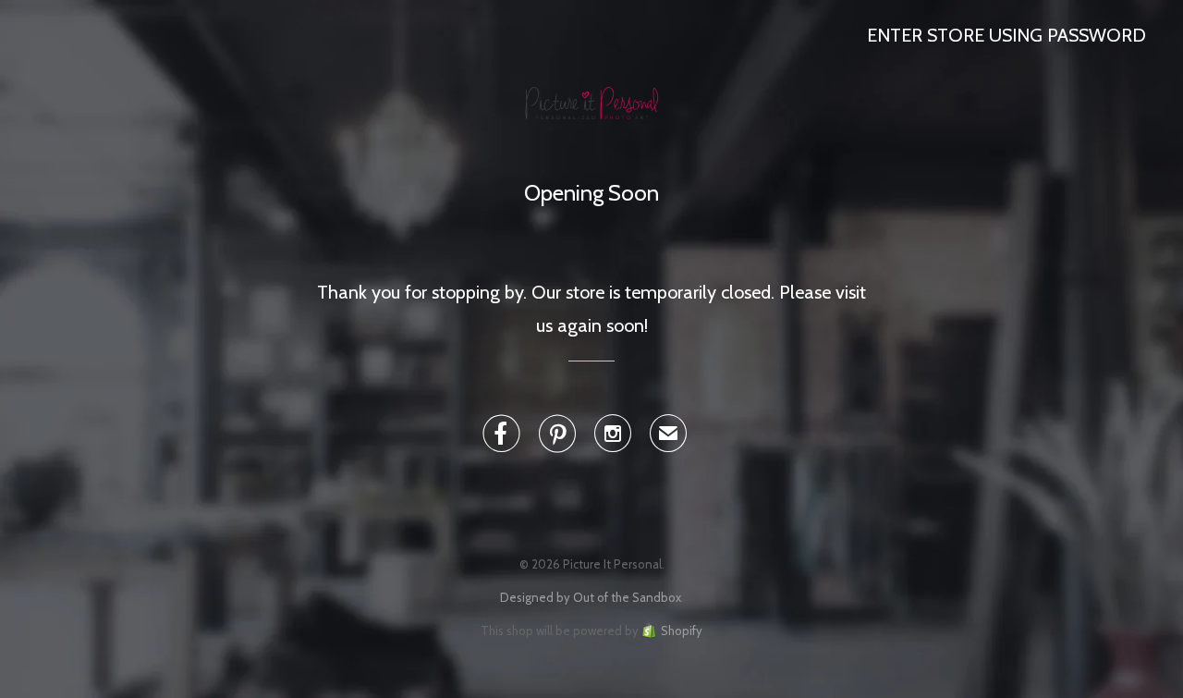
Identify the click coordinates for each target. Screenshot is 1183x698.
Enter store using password (1006, 35)
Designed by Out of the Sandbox (590, 597)
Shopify (681, 630)
